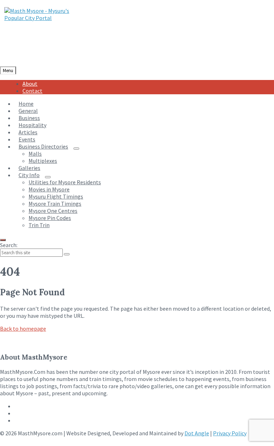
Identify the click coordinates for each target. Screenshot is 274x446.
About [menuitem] (29, 83)
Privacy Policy (230, 433)
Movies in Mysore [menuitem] (49, 189)
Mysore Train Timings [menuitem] (55, 203)
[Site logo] (43, 17)
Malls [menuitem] (35, 153)
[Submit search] (67, 254)
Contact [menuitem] (32, 90)
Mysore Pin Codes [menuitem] (50, 217)
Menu (8, 70)
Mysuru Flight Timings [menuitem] (56, 196)
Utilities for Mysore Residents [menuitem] (65, 182)
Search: (8, 245)
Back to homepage (23, 328)
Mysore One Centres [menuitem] (53, 210)
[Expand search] (3, 240)
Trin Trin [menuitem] (39, 225)
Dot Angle (196, 433)
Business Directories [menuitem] (43, 146)
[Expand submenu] (76, 148)
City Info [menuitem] (29, 175)
